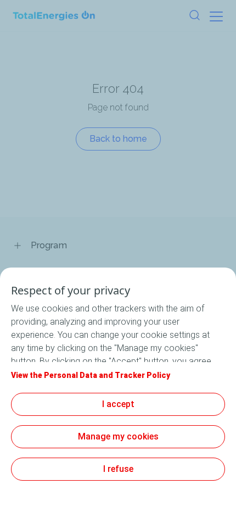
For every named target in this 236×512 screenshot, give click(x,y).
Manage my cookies (118, 436)
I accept (118, 404)
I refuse (118, 469)
